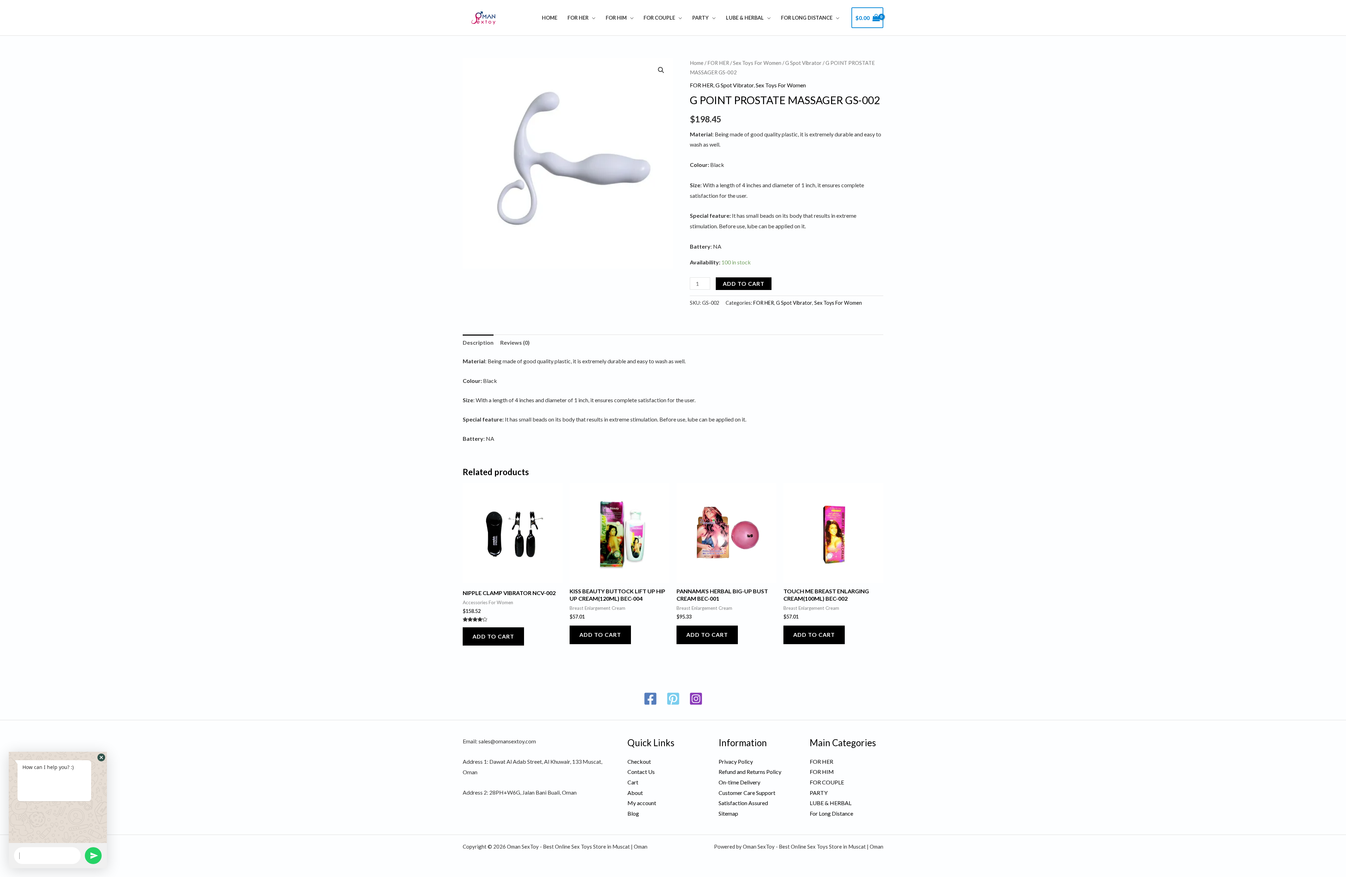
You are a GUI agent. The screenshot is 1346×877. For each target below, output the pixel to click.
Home (549, 18)
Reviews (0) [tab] (515, 342)
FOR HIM (616, 18)
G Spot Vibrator (803, 63)
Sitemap (728, 813)
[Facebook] (650, 699)
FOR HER (578, 18)
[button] (661, 70)
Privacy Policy (736, 761)
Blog (633, 813)
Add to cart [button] (493, 636)
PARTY (700, 18)
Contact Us (641, 771)
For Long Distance (806, 18)
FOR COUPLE (659, 18)
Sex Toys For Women (757, 63)
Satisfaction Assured (743, 803)
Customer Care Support (747, 792)
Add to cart (743, 283)
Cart (632, 782)
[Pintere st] (673, 699)
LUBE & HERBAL (745, 18)
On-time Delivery (739, 782)
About (635, 792)
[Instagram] (696, 699)
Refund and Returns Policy (750, 771)
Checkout (639, 761)
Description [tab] (478, 342)
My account (641, 803)
